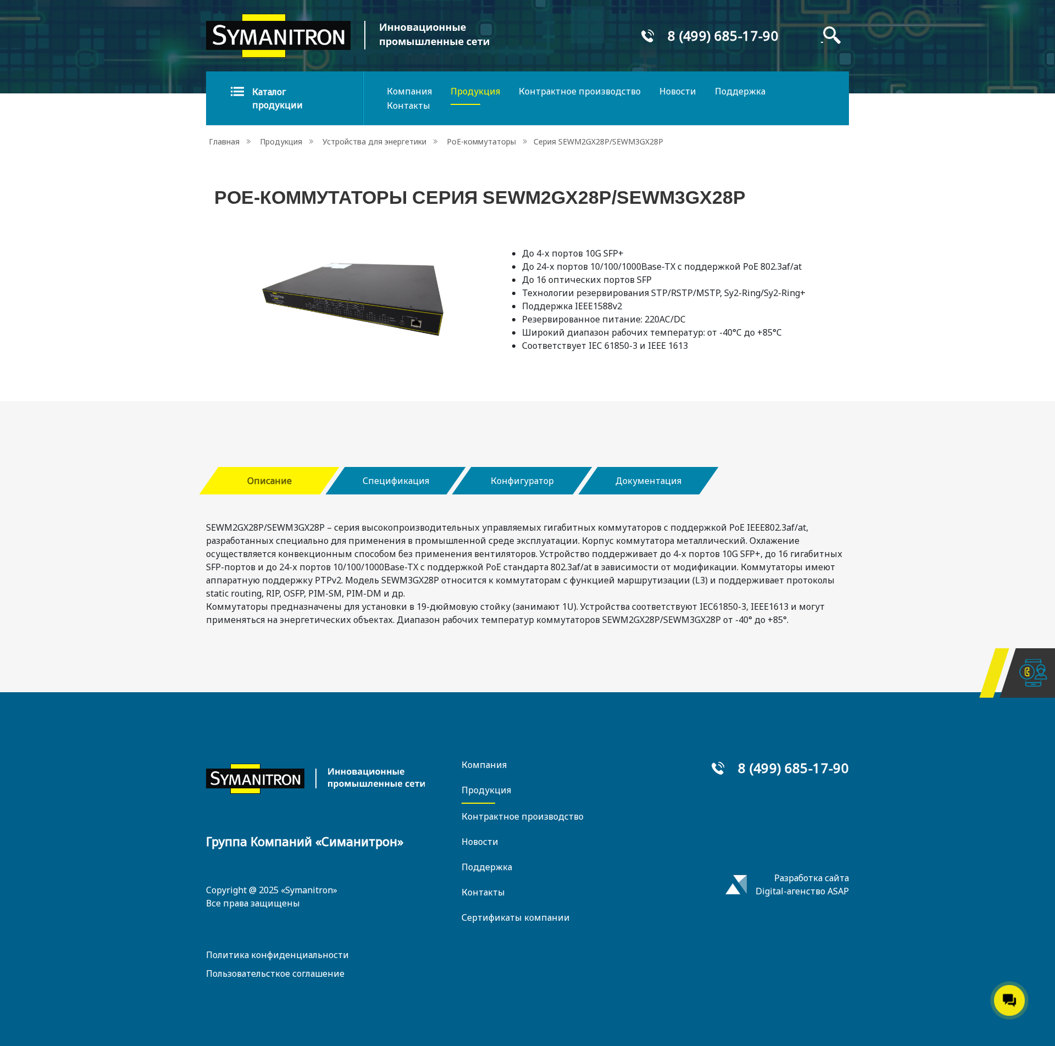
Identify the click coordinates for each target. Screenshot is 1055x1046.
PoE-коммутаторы (481, 141)
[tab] (269, 480)
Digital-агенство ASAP (802, 891)
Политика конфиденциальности (277, 955)
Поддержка (740, 91)
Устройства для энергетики (374, 141)
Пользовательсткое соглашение (275, 973)
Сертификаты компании (516, 917)
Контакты (408, 105)
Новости (677, 91)
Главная (224, 141)
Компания (409, 91)
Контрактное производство (580, 91)
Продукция (475, 91)
